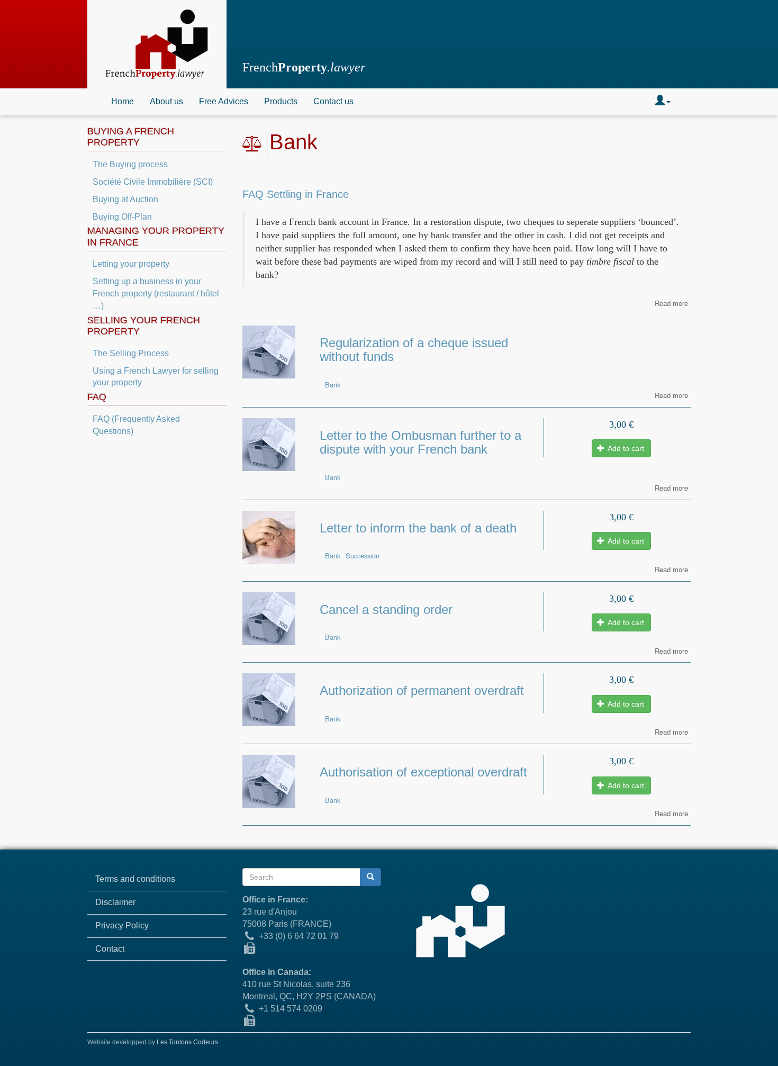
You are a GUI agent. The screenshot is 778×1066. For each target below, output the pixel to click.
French (303, 67)
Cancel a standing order (386, 609)
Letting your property (131, 263)
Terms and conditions (135, 878)
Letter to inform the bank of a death (418, 528)
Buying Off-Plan (122, 216)
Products (280, 101)
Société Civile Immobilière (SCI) (153, 181)
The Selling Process (131, 353)
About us (166, 101)
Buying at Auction (125, 199)
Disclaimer (115, 902)
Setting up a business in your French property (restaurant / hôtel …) (156, 293)
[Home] (157, 44)
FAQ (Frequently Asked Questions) (136, 425)
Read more (671, 303)
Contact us (333, 101)
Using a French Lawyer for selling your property (156, 376)
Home (122, 101)
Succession (362, 555)
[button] (662, 101)
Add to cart (625, 448)
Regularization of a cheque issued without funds (414, 350)
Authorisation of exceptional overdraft (423, 772)
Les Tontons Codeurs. (188, 1042)
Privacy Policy (122, 925)
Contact (109, 948)
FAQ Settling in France (295, 194)
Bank (332, 385)
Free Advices (223, 101)
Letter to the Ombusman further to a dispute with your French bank (420, 442)
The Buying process (130, 164)
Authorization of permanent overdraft (422, 690)
